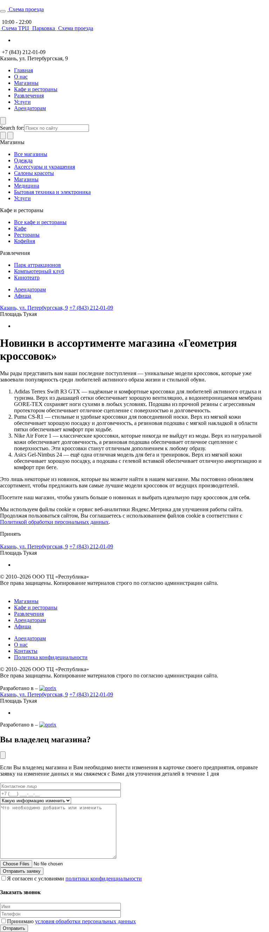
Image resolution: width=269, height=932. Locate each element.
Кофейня (24, 241)
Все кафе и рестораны (40, 222)
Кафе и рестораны (35, 89)
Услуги (22, 102)
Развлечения (29, 96)
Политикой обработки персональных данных (54, 522)
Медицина (26, 186)
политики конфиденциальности (103, 879)
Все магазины (30, 154)
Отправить (14, 928)
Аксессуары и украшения (44, 167)
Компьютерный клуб (39, 271)
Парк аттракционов (37, 265)
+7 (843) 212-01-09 (91, 308)
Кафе (20, 228)
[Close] (3, 755)
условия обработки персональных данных (85, 921)
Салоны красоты (34, 173)
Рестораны (27, 235)
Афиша (22, 296)
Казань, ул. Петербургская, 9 (34, 308)
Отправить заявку (22, 871)
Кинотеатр (27, 278)
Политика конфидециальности (51, 657)
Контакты (25, 651)
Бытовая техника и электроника (52, 192)
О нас (21, 77)
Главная (23, 70)
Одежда (23, 160)
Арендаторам (30, 108)
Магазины (26, 83)
